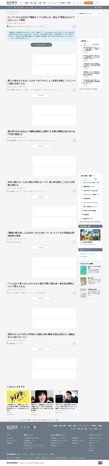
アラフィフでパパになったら (90, 202)
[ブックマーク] (74, 26)
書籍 (68, 3)
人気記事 (83, 41)
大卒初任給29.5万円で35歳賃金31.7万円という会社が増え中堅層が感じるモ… (91, 65)
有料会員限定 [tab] (95, 44)
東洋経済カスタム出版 (77, 440)
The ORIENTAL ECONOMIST (31, 438)
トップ (21, 3)
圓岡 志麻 (12, 343)
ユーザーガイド (93, 448)
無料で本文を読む (41, 44)
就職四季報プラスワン (89, 186)
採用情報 (32, 454)
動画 (44, 3)
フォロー (47, 26)
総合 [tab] (85, 44)
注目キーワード (84, 249)
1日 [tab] (85, 179)
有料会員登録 (88, 2)
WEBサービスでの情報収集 (13, 457)
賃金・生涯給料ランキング (90, 206)
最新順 (27, 3)
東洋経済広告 (75, 438)
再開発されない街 (87, 218)
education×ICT (10, 438)
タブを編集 (99, 7)
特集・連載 (33, 3)
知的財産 (37, 457)
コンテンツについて (94, 440)
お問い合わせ (82, 457)
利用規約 (91, 450)
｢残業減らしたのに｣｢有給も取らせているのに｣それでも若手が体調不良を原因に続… (91, 73)
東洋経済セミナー (55, 445)
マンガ (49, 3)
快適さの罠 (91, 278)
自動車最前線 (86, 198)
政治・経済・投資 (18, 7)
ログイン (98, 2)
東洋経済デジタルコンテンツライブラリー (34, 445)
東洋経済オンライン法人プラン (59, 438)
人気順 (40, 3)
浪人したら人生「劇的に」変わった (92, 182)
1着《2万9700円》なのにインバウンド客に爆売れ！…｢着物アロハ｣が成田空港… (91, 49)
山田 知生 (12, 191)
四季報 (62, 3)
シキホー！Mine (28, 448)
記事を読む (41, 95)
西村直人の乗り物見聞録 (89, 210)
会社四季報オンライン (29, 440)
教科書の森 (75, 443)
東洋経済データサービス (57, 443)
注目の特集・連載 (85, 226)
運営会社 (25, 454)
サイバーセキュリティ (12, 440)
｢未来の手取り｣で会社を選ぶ (90, 190)
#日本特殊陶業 (83, 256)
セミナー (55, 3)
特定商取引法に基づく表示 (48, 457)
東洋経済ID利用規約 (61, 457)
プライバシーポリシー (27, 457)
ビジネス (9, 7)
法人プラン (92, 445)
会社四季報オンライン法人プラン (59, 440)
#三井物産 (82, 254)
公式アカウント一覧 (42, 454)
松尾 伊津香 (13, 140)
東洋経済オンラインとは (85, 13)
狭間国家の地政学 (92, 289)
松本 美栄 (12, 89)
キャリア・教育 (29, 7)
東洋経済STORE (28, 443)
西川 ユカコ (13, 26)
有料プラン (92, 443)
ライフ (37, 7)
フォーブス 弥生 (14, 292)
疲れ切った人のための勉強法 (94, 267)
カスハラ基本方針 (72, 457)
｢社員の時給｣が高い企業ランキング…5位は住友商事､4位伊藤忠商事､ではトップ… (91, 81)
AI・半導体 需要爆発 (86, 242)
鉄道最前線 (86, 214)
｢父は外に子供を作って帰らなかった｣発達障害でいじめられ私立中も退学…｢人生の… (91, 57)
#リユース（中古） (91, 254)
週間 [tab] (96, 179)
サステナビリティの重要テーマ (91, 194)
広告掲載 (51, 454)
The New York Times (15, 242)
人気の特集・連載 (86, 176)
